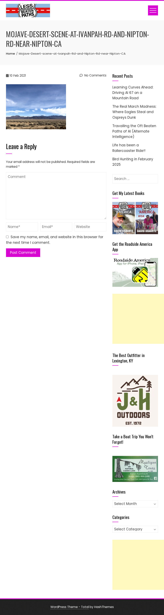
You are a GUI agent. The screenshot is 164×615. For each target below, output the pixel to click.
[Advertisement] (138, 319)
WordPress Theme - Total (69, 607)
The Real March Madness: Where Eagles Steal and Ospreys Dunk (134, 112)
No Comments (95, 75)
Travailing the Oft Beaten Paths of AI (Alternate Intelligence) (134, 131)
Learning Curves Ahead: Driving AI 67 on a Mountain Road (132, 92)
